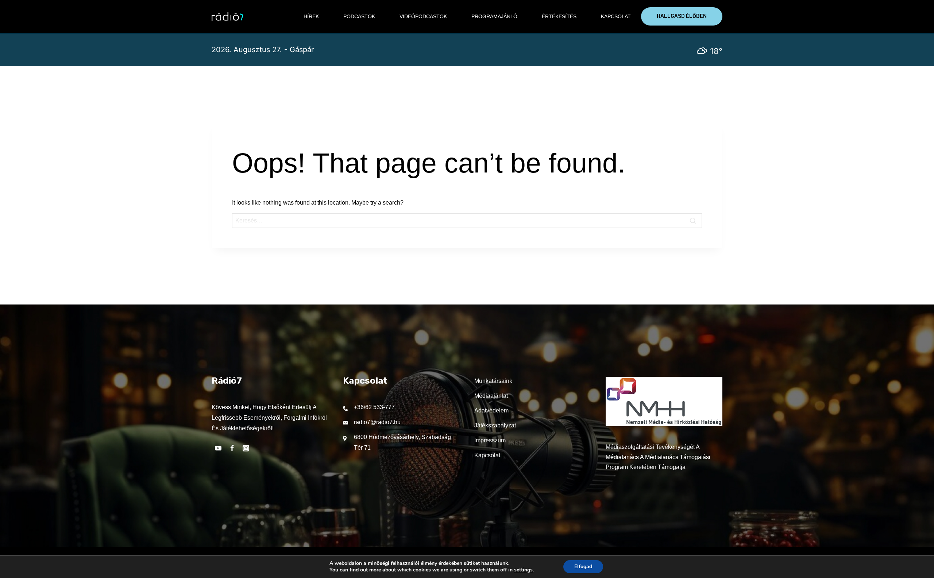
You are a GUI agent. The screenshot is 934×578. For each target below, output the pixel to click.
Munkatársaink (493, 381)
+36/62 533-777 (374, 407)
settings (523, 570)
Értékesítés (559, 16)
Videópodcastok (423, 16)
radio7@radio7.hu (377, 422)
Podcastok (359, 16)
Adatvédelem (491, 410)
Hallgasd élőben (682, 16)
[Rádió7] (227, 16)
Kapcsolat (616, 16)
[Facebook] (232, 448)
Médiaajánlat (491, 396)
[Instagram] (245, 448)
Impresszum (490, 440)
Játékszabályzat (495, 425)
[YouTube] (218, 448)
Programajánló (494, 16)
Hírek (311, 16)
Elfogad (583, 566)
